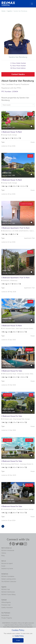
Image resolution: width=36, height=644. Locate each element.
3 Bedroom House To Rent (11, 180)
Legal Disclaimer (9, 625)
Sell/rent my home (7, 568)
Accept (18, 640)
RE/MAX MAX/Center (8, 592)
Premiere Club (5, 605)
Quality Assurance (7, 607)
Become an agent (7, 563)
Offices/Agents (6, 602)
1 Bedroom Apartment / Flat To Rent (15, 278)
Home (3, 11)
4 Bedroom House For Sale (11, 371)
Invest (3, 566)
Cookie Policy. (19, 636)
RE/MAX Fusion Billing (8, 594)
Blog (2, 555)
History (3, 553)
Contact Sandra (18, 74)
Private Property (6, 618)
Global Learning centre (8, 579)
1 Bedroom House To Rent (11, 132)
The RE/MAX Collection (8, 581)
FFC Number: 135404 (9, 91)
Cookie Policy (28, 625)
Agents (9, 11)
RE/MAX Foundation (7, 576)
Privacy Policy (19, 625)
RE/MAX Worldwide (7, 550)
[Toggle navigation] (32, 4)
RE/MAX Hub (5, 589)
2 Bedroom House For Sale (11, 416)
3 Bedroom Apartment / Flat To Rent (15, 228)
